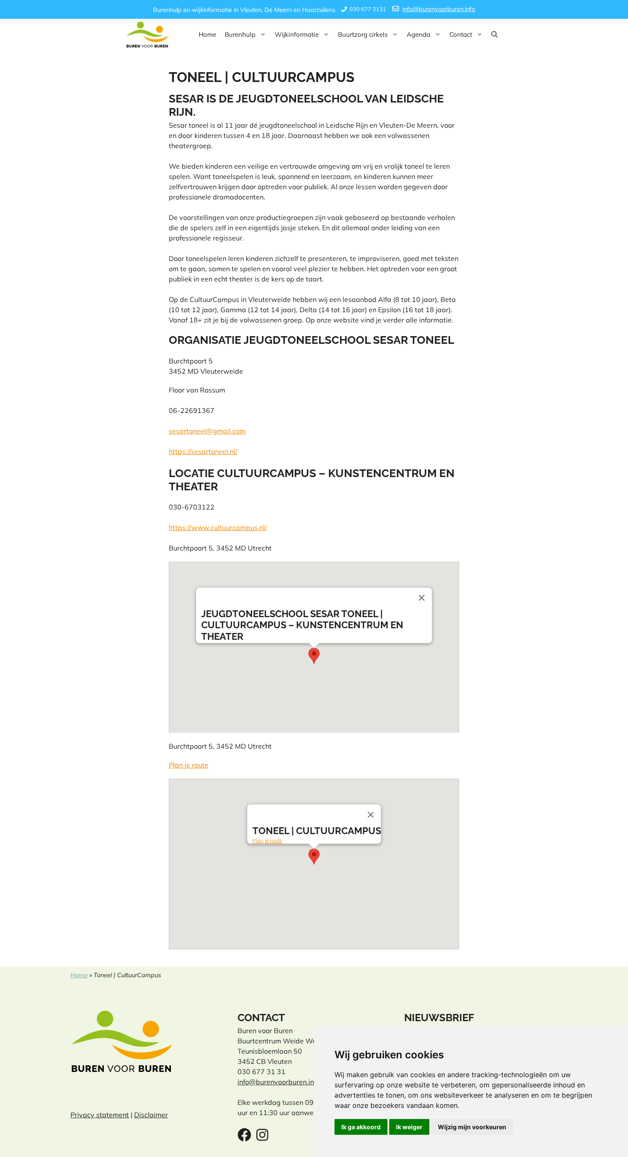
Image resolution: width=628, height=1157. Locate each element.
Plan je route (188, 765)
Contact (460, 34)
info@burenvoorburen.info (438, 9)
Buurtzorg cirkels (362, 34)
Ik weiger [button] (409, 1127)
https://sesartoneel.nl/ (203, 451)
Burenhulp (240, 34)
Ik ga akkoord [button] (361, 1127)
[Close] (421, 598)
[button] (494, 34)
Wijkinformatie (297, 34)
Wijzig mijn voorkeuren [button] (472, 1127)
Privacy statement (99, 1114)
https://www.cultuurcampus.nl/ (218, 527)
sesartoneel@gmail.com (207, 431)
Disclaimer (151, 1114)
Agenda (418, 34)
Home (207, 34)
